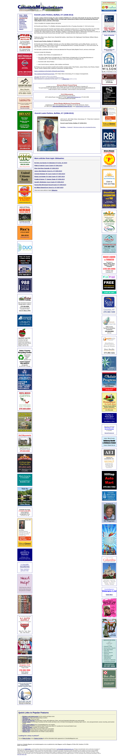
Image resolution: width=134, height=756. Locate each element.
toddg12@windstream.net (74, 97)
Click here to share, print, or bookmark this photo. (85, 127)
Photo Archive (23, 26)
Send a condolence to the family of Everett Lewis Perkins (49, 71)
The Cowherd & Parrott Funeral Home (44, 74)
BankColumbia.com (109, 49)
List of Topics (22, 24)
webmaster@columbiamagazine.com (65, 749)
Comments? (70, 127)
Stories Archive (23, 27)
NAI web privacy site (21, 754)
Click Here (109, 594)
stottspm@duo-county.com (83, 106)
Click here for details (24, 108)
